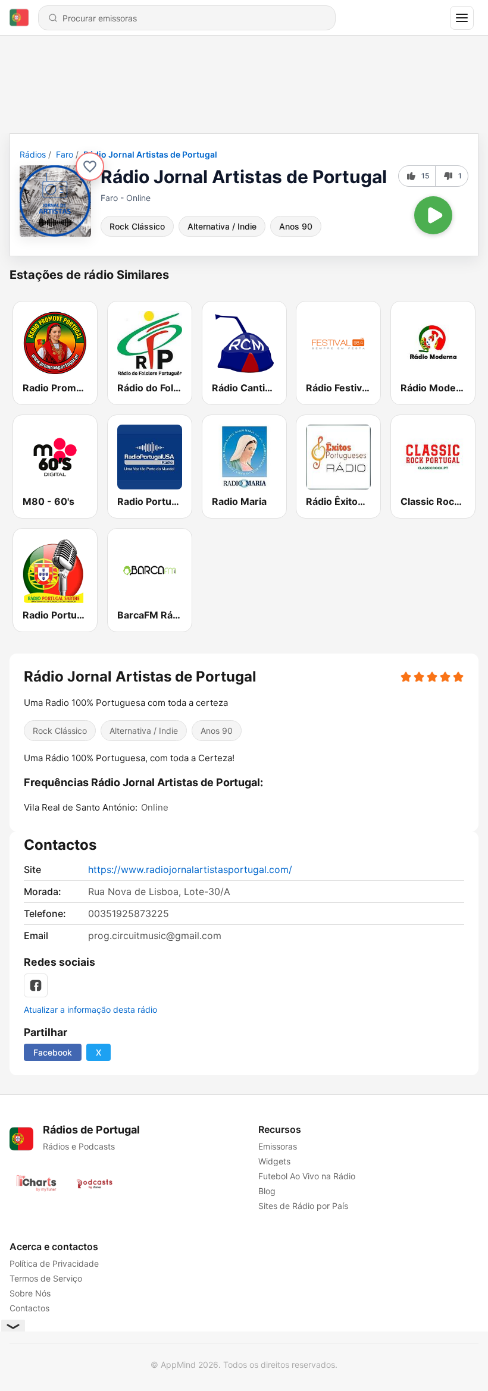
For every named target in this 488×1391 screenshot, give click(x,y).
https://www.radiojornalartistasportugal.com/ (190, 869)
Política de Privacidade (54, 1263)
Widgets (274, 1161)
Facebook (52, 1052)
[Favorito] (90, 166)
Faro (64, 154)
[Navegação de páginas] (462, 18)
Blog (267, 1191)
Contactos (29, 1308)
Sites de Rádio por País (303, 1206)
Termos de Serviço (46, 1278)
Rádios (33, 154)
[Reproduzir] (433, 215)
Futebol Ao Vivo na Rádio (306, 1176)
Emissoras (277, 1146)
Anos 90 (295, 226)
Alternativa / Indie (221, 226)
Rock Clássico (137, 226)
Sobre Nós (30, 1293)
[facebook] (36, 985)
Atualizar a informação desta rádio (90, 1009)
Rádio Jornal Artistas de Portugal (150, 154)
